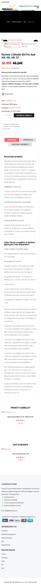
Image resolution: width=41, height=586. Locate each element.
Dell (3, 568)
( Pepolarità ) (16, 68)
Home (8, 22)
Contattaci (7, 14)
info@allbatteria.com (11, 510)
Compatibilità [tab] (28, 140)
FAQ (3, 541)
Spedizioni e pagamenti (11, 10)
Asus (3, 561)
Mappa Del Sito (6, 545)
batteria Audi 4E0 (12, 207)
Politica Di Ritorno (7, 538)
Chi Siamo (5, 531)
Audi (25, 22)
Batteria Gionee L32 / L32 (20, 454)
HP (2, 565)
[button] (4, 45)
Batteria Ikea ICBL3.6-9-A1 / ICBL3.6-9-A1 (20, 417)
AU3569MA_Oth (10, 101)
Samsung (4, 557)
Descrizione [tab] (12, 140)
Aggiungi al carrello (24, 115)
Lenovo (4, 554)
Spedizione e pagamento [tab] (20, 144)
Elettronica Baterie (16, 22)
